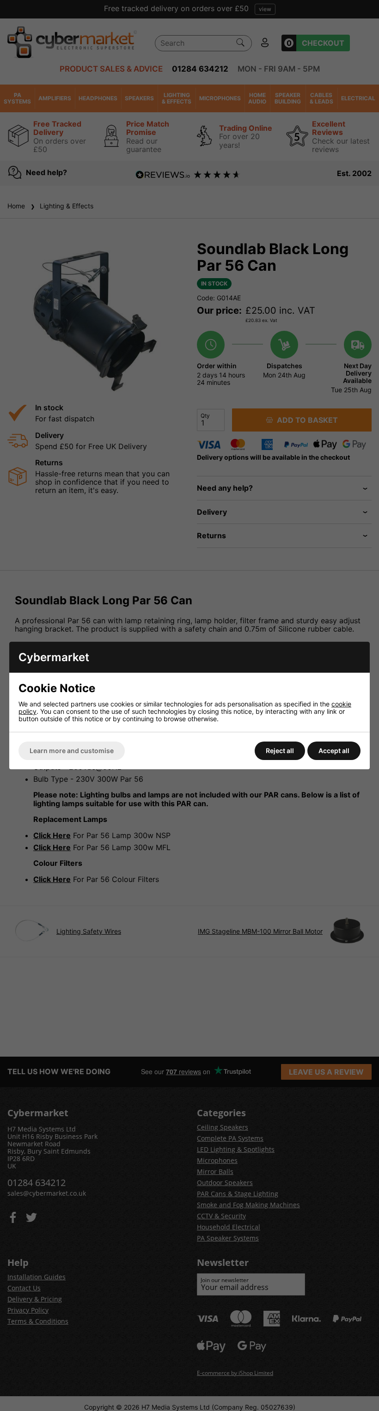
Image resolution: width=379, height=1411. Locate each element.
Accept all (333, 750)
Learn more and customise (72, 750)
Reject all (280, 750)
